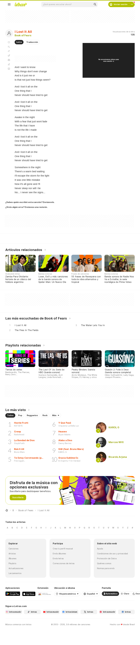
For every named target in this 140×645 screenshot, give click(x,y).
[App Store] (28, 594)
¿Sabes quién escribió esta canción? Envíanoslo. (30, 202)
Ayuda (100, 548)
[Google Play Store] (12, 594)
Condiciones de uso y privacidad (112, 553)
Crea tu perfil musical (63, 548)
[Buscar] (95, 4)
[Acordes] (9, 55)
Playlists (12, 563)
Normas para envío (106, 568)
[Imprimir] (9, 60)
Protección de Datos (107, 558)
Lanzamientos (15, 573)
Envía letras (58, 558)
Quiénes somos (104, 563)
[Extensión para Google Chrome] (45, 594)
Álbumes (13, 558)
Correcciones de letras (64, 563)
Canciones (13, 548)
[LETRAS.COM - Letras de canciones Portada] (21, 4)
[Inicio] (6, 510)
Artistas (12, 553)
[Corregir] (9, 64)
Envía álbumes (59, 553)
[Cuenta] (132, 4)
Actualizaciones (16, 568)
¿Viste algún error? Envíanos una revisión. (26, 207)
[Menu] (9, 4)
